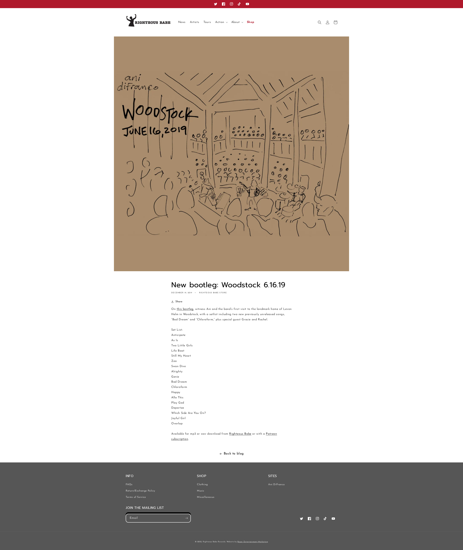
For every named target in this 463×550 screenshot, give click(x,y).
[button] (221, 22)
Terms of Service (136, 497)
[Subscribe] (186, 518)
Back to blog (234, 453)
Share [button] (178, 301)
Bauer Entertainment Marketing (252, 542)
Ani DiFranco (276, 484)
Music (200, 491)
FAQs (129, 484)
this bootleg (185, 309)
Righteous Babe (240, 433)
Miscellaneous (205, 497)
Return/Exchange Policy (140, 491)
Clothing (202, 484)
